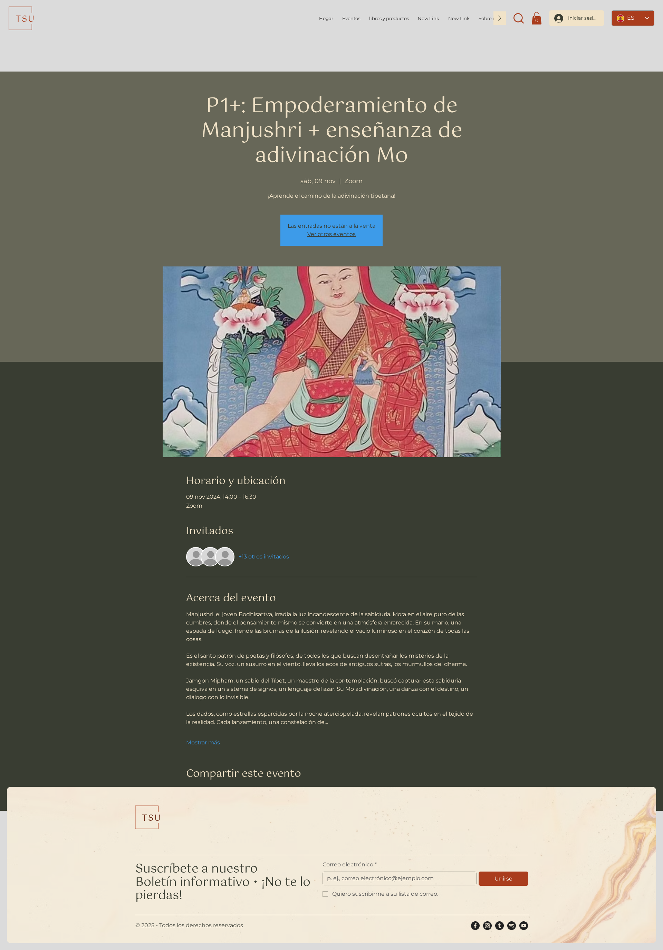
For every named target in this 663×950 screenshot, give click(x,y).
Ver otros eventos (331, 234)
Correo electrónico (350, 864)
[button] (518, 18)
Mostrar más (203, 742)
